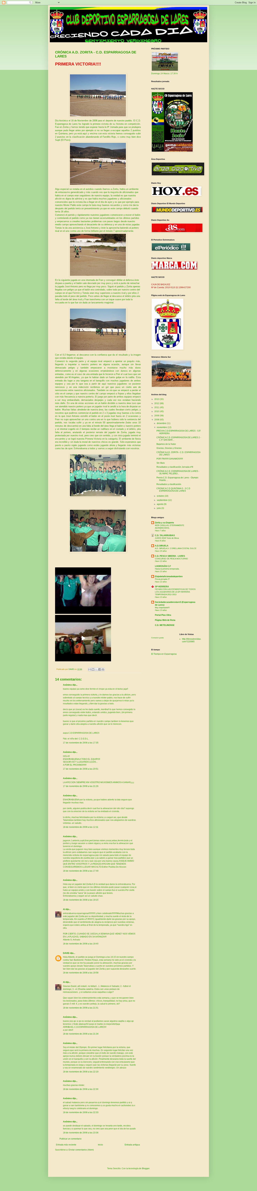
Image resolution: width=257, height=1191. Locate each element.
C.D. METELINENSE (164, 625)
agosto (160, 504)
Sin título (160, 463)
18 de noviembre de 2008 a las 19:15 (80, 900)
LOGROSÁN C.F (163, 566)
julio (159, 508)
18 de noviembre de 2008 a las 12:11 (80, 827)
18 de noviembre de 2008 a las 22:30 (80, 1089)
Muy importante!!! (162, 608)
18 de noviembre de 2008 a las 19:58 (80, 972)
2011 (157, 407)
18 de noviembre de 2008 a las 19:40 (80, 943)
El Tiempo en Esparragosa (164, 654)
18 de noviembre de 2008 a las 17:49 (80, 871)
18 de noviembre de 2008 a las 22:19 (80, 1072)
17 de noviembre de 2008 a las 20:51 (80, 769)
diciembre (162, 423)
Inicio (100, 1144)
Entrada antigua (132, 1144)
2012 (157, 403)
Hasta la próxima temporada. (167, 569)
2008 (157, 419)
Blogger (145, 1168)
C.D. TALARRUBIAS (165, 535)
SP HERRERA (162, 586)
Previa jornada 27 (162, 579)
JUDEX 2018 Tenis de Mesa (167, 538)
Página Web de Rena (165, 620)
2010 (157, 411)
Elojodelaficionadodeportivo (169, 576)
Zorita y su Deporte (164, 522)
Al (64, 909)
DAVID (66, 953)
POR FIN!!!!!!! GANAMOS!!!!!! (169, 459)
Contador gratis (157, 638)
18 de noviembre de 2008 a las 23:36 (80, 1132)
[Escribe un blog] (93, 669)
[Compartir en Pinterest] (103, 669)
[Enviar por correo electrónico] (89, 669)
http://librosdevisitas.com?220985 (191, 640)
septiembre (162, 500)
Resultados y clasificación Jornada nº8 (174, 467)
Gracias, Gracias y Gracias (169, 448)
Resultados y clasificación (168, 484)
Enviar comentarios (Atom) (81, 1150)
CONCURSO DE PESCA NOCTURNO (171, 559)
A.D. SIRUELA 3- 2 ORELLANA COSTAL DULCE (175, 548)
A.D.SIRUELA (161, 546)
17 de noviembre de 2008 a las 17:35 (80, 742)
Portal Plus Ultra (163, 615)
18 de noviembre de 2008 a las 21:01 (80, 1008)
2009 (157, 415)
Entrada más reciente (66, 1144)
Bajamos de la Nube (166, 444)
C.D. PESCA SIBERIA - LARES (170, 556)
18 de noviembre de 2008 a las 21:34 (80, 1034)
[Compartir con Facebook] (99, 669)
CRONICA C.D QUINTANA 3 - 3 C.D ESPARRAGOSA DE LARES (173, 489)
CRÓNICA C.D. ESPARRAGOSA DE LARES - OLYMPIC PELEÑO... (177, 472)
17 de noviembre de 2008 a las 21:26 (80, 786)
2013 (157, 399)
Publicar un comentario (70, 1139)
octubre (161, 496)
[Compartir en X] (96, 669)
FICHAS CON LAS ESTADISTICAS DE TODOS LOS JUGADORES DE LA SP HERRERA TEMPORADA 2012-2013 (175, 592)
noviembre (162, 427)
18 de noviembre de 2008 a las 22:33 (80, 1112)
